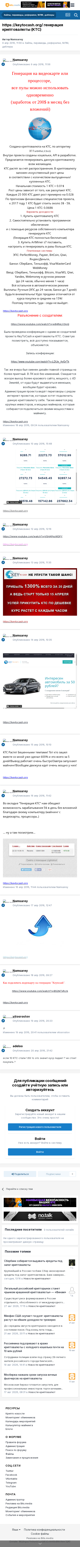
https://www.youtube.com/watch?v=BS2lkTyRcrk (40, 990)
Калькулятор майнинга (19, 1425)
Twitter (10, 1470)
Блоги (9, 1428)
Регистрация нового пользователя (40, 1126)
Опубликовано (31, 64)
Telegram (11, 1482)
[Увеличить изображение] (40, 128)
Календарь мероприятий (20, 1421)
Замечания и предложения (22, 1457)
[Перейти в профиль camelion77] (72, 1262)
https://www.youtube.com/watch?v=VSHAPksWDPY (33, 536)
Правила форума (16, 1442)
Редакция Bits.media (17, 1507)
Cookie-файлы (40, 1533)
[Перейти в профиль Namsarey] (6, 62)
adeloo (18, 1046)
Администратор (15, 1499)
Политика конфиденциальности (44, 1529)
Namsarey (16, 39)
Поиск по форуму (16, 1449)
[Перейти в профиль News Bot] (72, 1317)
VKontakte (11, 1478)
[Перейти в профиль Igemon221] (72, 1290)
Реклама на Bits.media (19, 1503)
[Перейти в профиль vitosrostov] (6, 1018)
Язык (15, 1529)
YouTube (11, 1486)
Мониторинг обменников (20, 1417)
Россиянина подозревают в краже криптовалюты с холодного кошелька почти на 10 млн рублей (34, 1347)
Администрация (15, 1446)
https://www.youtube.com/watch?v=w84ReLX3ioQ (40, 324)
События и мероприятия (20, 1514)
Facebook (11, 1474)
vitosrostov (21, 1016)
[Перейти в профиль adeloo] (6, 1048)
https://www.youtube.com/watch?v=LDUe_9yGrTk (40, 361)
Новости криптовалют (37, 1278)
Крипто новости (15, 1413)
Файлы (10, 1453)
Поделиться (21, 1173)
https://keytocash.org (15, 421)
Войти (40, 1151)
